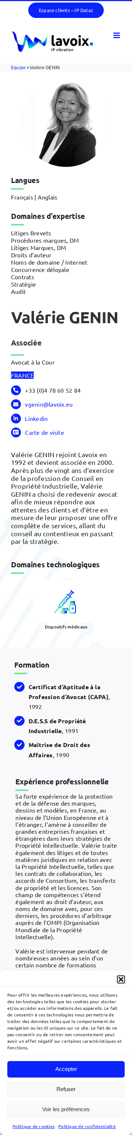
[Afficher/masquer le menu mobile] (117, 35)
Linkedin (36, 418)
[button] (121, 979)
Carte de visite (44, 432)
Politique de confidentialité (87, 1126)
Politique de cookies (33, 1126)
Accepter (66, 1069)
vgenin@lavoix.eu (49, 404)
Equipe (18, 67)
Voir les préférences (66, 1109)
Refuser (66, 1089)
